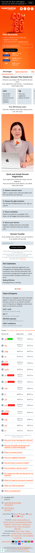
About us (18, 531)
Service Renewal (17, 538)
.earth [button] (6, 370)
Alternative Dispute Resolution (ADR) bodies (21, 549)
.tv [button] (5, 431)
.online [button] (6, 411)
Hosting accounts (18, 535)
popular (3, 330)
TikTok (15, 516)
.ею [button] (5, 382)
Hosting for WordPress (8, 522)
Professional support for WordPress (23, 522)
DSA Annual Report (27, 533)
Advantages (7, 71)
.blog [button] (6, 351)
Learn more (23, 258)
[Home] (8, 9)
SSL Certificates (26, 526)
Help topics (19, 533)
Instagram (23, 514)
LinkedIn (30, 514)
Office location (7, 510)
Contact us (27, 531)
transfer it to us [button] (23, 42)
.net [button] (5, 405)
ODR (7, 549)
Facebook (15, 514)
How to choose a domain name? (16, 468)
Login (12, 535)
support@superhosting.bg (12, 503)
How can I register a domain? (15, 458)
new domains (19, 330)
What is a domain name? (13, 452)
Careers (22, 531)
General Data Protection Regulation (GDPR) (24, 547)
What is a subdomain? (12, 491)
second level (29, 330)
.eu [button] (5, 375)
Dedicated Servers (26, 524)
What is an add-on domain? (14, 486)
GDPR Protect (17, 528)
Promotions (11, 330)
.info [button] (6, 388)
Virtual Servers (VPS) (16, 524)
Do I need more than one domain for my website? (18, 474)
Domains (20, 526)
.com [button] (6, 362)
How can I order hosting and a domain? (18, 440)
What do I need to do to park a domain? (18, 480)
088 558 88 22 (9, 508)
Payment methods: (6, 541)
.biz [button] (5, 346)
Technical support (8, 505)
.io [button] (5, 394)
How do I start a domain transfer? (16, 463)
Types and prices (21, 71)
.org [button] (5, 420)
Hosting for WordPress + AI (23, 519)
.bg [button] (5, 339)
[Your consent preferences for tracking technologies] (2, 550)
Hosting (14, 519)
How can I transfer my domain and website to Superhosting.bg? (17, 446)
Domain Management (28, 535)
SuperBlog (13, 533)
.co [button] (5, 357)
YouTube (21, 516)
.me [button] (5, 399)
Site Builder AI (8, 526)
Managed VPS (7, 524)
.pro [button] (5, 425)
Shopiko (15, 526)
